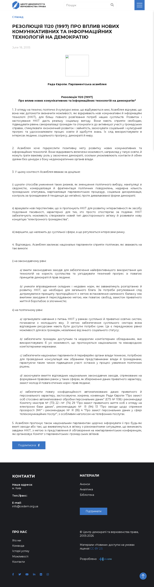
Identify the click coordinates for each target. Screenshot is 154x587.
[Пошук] (112, 5)
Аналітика (86, 489)
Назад (18, 17)
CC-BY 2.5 (96, 548)
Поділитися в (27, 445)
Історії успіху (20, 551)
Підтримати (93, 511)
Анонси (85, 484)
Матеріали (89, 475)
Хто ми (16, 540)
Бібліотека (87, 495)
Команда (18, 545)
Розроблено (88, 559)
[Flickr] (41, 574)
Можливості (20, 556)
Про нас (19, 532)
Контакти (18, 561)
